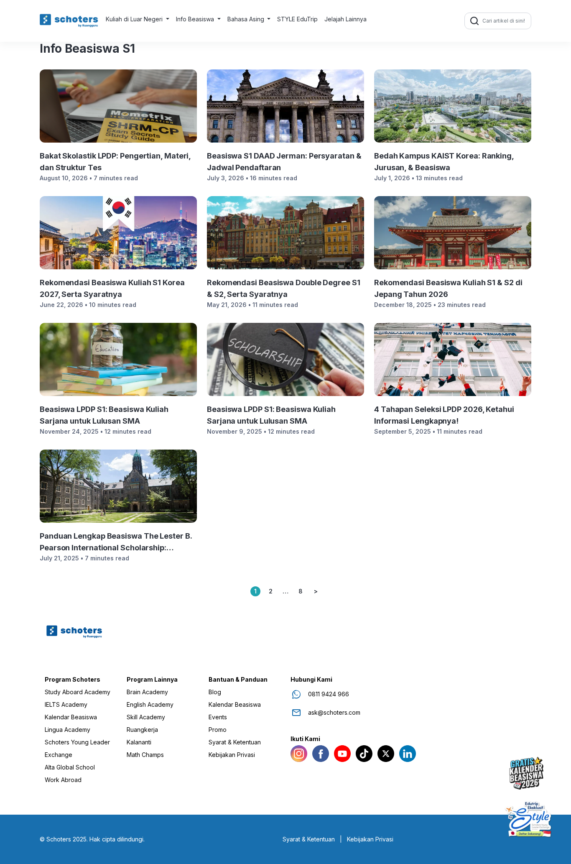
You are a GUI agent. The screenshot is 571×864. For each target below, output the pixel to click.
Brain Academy (147, 692)
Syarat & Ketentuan (235, 742)
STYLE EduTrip (297, 19)
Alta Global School (70, 767)
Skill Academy (146, 717)
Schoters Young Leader (77, 742)
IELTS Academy (66, 705)
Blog (215, 692)
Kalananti (139, 742)
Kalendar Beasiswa (71, 717)
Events (218, 717)
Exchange (58, 755)
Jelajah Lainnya (345, 19)
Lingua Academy (67, 730)
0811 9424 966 (328, 694)
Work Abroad (63, 780)
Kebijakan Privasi (232, 755)
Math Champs (145, 755)
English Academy (150, 705)
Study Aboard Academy (77, 692)
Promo (218, 730)
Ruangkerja (142, 730)
